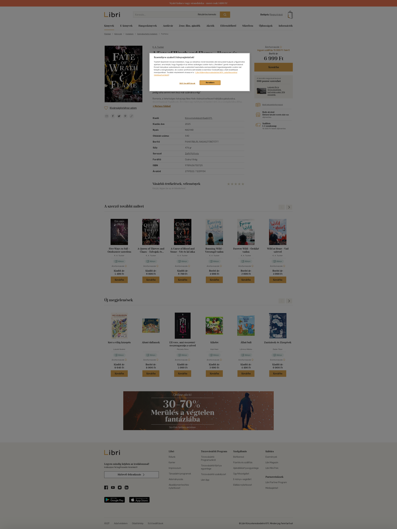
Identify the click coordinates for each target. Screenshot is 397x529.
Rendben (210, 82)
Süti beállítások (187, 83)
